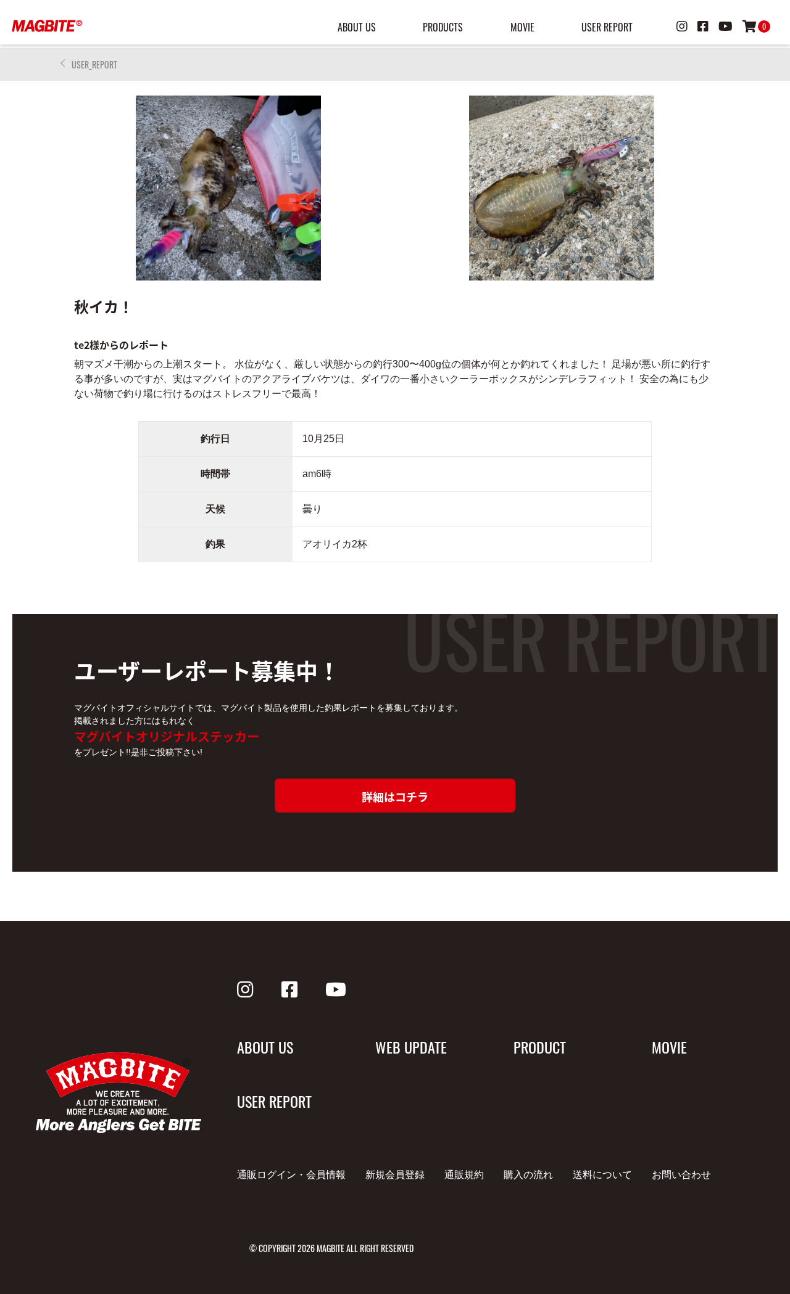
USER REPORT (607, 27)
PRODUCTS (443, 27)
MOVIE (522, 27)
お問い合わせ (681, 1174)
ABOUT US (357, 27)
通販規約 (464, 1174)
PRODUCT (540, 1047)
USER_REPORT (94, 64)
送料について (602, 1174)
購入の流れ (528, 1174)
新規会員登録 (395, 1174)
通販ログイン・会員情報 (291, 1174)
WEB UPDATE (411, 1047)
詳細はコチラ (395, 796)
